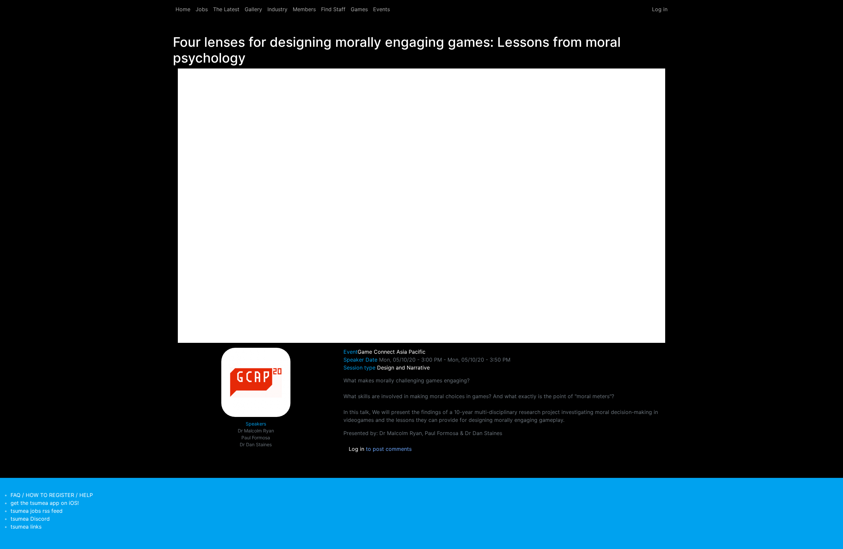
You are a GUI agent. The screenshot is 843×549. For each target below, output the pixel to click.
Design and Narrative (403, 367)
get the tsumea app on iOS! (45, 503)
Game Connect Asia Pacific (391, 351)
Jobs (202, 9)
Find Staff (333, 9)
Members (304, 9)
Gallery (253, 9)
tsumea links (26, 526)
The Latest (226, 9)
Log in (659, 9)
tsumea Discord (30, 518)
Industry (277, 9)
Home (183, 9)
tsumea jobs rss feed (37, 511)
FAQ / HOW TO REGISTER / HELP (52, 495)
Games (359, 9)
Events (381, 9)
